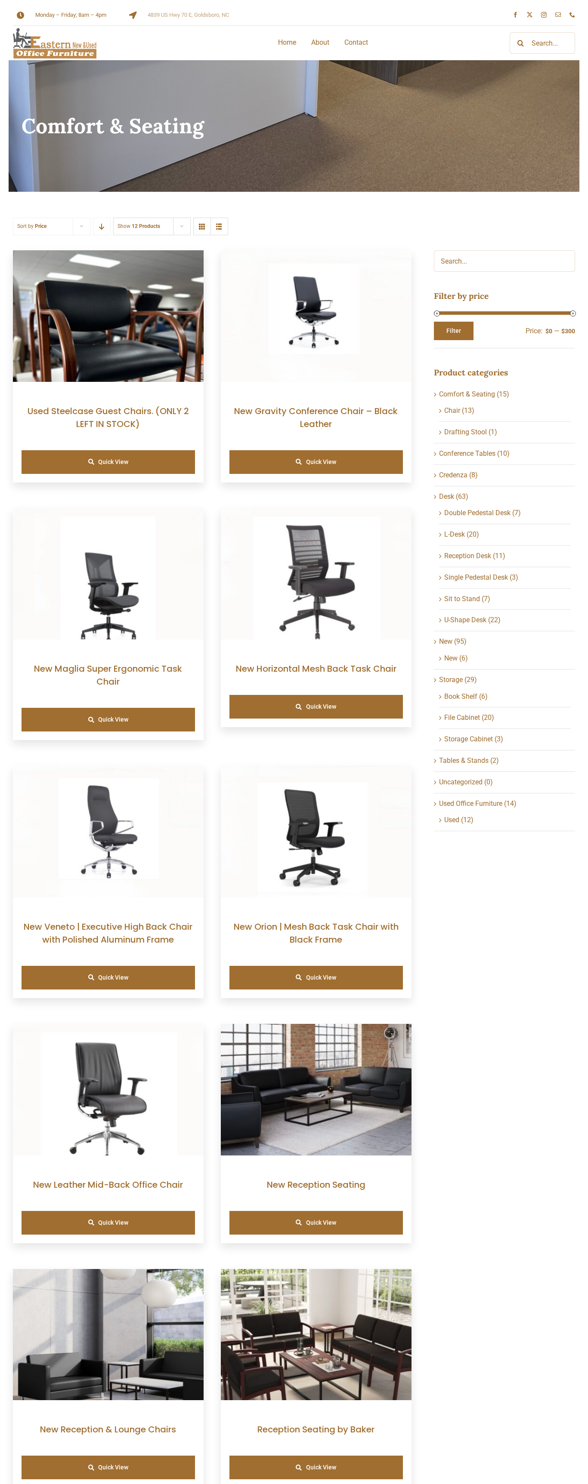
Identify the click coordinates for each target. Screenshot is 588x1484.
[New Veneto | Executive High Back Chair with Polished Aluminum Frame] (108, 772)
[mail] (558, 15)
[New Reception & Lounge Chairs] (108, 1275)
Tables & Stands (464, 760)
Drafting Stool (465, 432)
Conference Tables (467, 453)
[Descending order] (101, 226)
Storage (451, 680)
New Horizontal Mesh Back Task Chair (316, 669)
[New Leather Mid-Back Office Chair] (108, 1030)
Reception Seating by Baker (315, 1429)
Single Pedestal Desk (476, 577)
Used (451, 820)
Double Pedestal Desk (477, 513)
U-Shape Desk (465, 620)
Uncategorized (461, 782)
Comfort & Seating (467, 394)
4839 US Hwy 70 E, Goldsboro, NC (188, 15)
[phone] (572, 15)
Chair (452, 410)
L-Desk (454, 534)
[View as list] (219, 226)
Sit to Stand (462, 599)
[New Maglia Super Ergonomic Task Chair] (108, 514)
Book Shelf (460, 696)
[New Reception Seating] (316, 1030)
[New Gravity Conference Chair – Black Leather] (316, 256)
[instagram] (544, 15)
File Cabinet (462, 717)
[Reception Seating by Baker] (316, 1275)
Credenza (453, 475)
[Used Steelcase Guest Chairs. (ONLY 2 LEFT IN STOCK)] (108, 256)
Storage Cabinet (468, 739)
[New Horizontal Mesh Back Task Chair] (316, 514)
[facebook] (515, 15)
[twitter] (529, 15)
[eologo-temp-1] (54, 31)
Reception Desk (467, 556)
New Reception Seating (316, 1185)
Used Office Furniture (470, 803)
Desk (446, 496)
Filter (453, 330)
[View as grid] (202, 226)
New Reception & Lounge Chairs (108, 1429)
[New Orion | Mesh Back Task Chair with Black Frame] (316, 772)
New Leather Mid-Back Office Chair (108, 1185)
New (445, 641)
